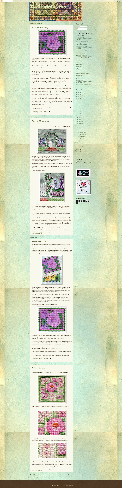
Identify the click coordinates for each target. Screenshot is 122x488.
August (80, 125)
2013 (79, 111)
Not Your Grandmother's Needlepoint (83, 57)
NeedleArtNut (78, 48)
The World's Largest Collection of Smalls (83, 84)
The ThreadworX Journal (80, 82)
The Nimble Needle (79, 80)
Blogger (71, 485)
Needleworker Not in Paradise (81, 55)
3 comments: (45, 358)
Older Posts (70, 475)
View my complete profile (81, 165)
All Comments (80, 28)
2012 (79, 113)
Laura (79, 161)
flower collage (37, 470)
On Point (77, 60)
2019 (79, 100)
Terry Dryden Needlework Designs (82, 73)
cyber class (37, 112)
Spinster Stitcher (79, 64)
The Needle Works (79, 78)
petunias (40, 360)
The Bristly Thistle (79, 75)
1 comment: (45, 111)
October (80, 121)
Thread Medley (79, 86)
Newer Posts (33, 475)
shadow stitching (42, 112)
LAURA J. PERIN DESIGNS (81, 44)
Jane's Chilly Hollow (80, 43)
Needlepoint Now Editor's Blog (81, 52)
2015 (79, 108)
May (80, 131)
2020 (79, 98)
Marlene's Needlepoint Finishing (82, 46)
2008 (79, 153)
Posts (79, 26)
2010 (79, 149)
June (80, 129)
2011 (79, 115)
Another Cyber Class (41, 120)
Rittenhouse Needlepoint (80, 62)
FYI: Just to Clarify (40, 27)
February (80, 144)
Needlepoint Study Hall (80, 53)
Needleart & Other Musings (81, 50)
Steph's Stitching (79, 68)
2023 (79, 92)
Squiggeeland (78, 66)
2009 (79, 151)
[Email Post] (49, 111)
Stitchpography (79, 71)
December (81, 117)
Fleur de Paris (78, 39)
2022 (79, 94)
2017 (79, 104)
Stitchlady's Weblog (79, 69)
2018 (79, 102)
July (79, 127)
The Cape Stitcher (79, 77)
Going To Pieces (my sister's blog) (82, 41)
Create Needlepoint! (80, 37)
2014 (79, 110)
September (81, 123)
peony (41, 470)
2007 (79, 155)
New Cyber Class (39, 241)
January (80, 146)
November (81, 119)
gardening (41, 233)
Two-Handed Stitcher (48, 6)
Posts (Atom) (37, 477)
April (80, 141)
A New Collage (38, 367)
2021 (79, 96)
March (80, 142)
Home (52, 475)
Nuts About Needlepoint (80, 59)
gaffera (64, 485)
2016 (79, 106)
